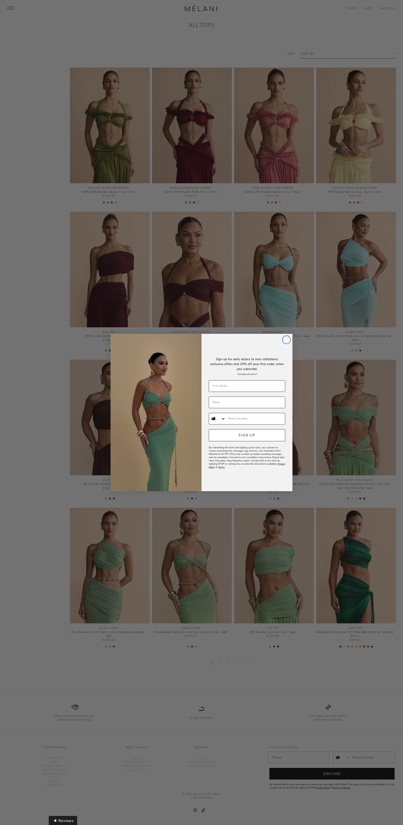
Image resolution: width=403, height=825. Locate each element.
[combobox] (217, 418)
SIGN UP (247, 435)
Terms (221, 467)
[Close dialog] (286, 340)
